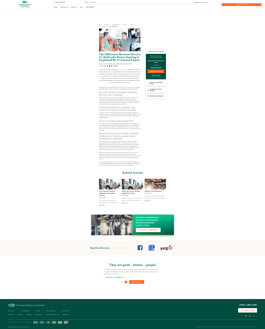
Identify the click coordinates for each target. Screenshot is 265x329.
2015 (131, 24)
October (103, 26)
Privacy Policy (38, 314)
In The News (11, 314)
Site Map (29, 314)
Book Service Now (242, 4)
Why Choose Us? (25, 311)
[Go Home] (99, 24)
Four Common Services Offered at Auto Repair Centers (107, 193)
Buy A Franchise (50, 311)
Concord (106, 24)
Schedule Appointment (156, 71)
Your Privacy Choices (51, 314)
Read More (102, 205)
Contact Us (21, 314)
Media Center (116, 24)
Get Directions (156, 65)
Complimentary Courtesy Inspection (155, 89)
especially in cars (122, 69)
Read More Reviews (137, 282)
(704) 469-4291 (60, 2)
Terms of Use (65, 311)
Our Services (11, 311)
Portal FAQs (65, 314)
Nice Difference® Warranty (156, 95)
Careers (38, 311)
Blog (125, 24)
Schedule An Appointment (149, 230)
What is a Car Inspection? (153, 191)
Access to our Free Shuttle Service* (156, 83)
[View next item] (126, 282)
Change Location (248, 310)
